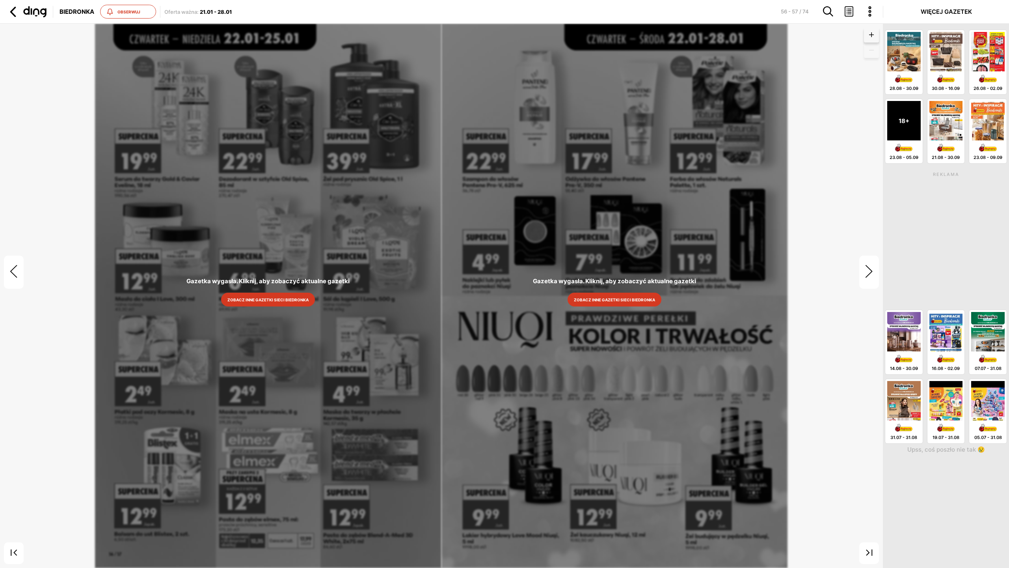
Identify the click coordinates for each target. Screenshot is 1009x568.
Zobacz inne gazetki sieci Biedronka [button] (268, 299)
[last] (869, 553)
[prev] (13, 272)
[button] (27, 11)
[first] (13, 553)
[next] (869, 272)
